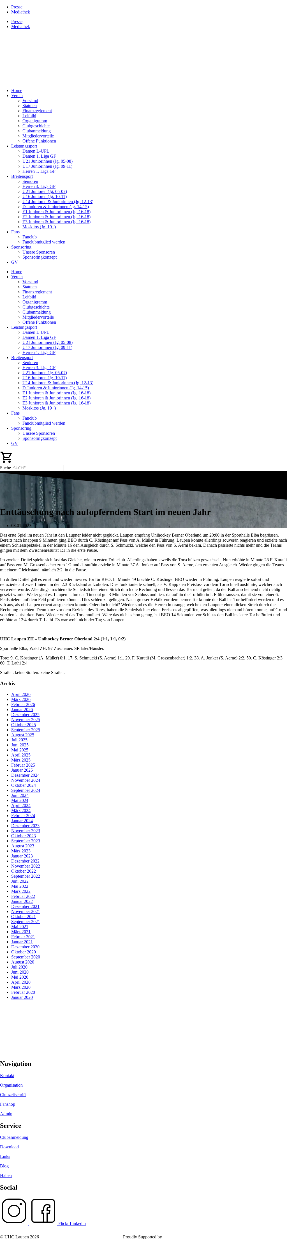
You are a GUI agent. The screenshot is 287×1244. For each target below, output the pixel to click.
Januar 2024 (22, 820)
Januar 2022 (22, 901)
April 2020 (21, 982)
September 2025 (25, 729)
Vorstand (30, 100)
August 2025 (22, 734)
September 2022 (25, 876)
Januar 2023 (22, 856)
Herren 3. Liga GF (38, 186)
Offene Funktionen (39, 141)
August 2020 (22, 962)
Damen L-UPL (35, 151)
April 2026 (21, 694)
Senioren (30, 181)
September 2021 (25, 921)
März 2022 (21, 891)
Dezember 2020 (25, 946)
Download (9, 1146)
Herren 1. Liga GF (38, 171)
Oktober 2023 (23, 835)
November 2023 (25, 830)
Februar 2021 (23, 936)
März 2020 (21, 987)
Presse (16, 6)
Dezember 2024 (25, 775)
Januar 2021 (22, 941)
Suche (5, 467)
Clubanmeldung (36, 130)
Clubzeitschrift (13, 1094)
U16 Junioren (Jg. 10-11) (44, 196)
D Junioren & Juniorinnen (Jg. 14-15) (55, 206)
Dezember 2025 (25, 714)
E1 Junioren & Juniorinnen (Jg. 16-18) (56, 211)
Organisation (11, 1085)
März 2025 (21, 760)
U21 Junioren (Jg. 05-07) (44, 191)
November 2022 (25, 866)
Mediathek (20, 12)
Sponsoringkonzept (39, 257)
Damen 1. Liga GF (39, 156)
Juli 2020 (19, 967)
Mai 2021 (19, 926)
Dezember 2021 (25, 906)
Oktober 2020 (23, 951)
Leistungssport (24, 146)
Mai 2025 (19, 750)
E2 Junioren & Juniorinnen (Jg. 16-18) (56, 216)
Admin (6, 1113)
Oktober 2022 (23, 871)
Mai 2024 (19, 800)
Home (16, 90)
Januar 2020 (22, 997)
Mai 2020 (19, 977)
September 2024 (25, 790)
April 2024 (21, 805)
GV (14, 262)
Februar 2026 (23, 704)
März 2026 (21, 699)
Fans (15, 231)
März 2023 (21, 851)
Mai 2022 (19, 886)
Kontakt (7, 1075)
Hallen (6, 1175)
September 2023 (25, 840)
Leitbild (29, 115)
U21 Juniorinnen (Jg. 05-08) (47, 161)
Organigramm (34, 120)
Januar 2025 (22, 770)
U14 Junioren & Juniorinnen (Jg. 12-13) (57, 201)
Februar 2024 (23, 815)
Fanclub (29, 236)
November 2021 (25, 911)
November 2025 (25, 719)
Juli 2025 (19, 739)
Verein (17, 95)
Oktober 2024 (23, 785)
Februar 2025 (23, 765)
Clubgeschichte (36, 125)
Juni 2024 (20, 795)
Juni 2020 (20, 972)
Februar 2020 (23, 992)
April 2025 (21, 755)
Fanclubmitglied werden (43, 242)
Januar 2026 (22, 709)
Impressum (58, 1236)
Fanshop (7, 1104)
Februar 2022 (23, 896)
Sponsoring (21, 247)
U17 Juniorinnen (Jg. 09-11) (47, 166)
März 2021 (21, 931)
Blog (4, 1165)
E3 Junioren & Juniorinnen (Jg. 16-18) (56, 221)
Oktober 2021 (23, 916)
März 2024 (21, 810)
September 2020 (25, 957)
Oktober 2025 (23, 724)
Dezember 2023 (25, 825)
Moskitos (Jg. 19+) (39, 226)
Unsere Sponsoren (38, 252)
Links (5, 1156)
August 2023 (22, 845)
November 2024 (25, 780)
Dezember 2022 (25, 861)
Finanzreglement (37, 110)
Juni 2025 (20, 744)
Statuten (29, 105)
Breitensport (22, 176)
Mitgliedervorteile (38, 136)
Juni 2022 (20, 881)
